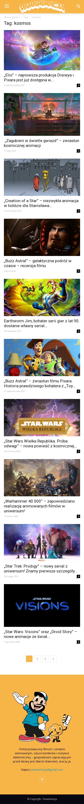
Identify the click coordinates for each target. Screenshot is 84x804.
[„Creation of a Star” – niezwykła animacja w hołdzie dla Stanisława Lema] (42, 177)
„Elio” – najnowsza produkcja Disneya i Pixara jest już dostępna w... (39, 77)
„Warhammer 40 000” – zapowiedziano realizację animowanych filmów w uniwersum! (39, 506)
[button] (78, 6)
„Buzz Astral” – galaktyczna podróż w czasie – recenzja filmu (37, 263)
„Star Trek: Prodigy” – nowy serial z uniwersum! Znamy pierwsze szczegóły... (41, 568)
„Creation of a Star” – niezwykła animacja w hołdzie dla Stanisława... (41, 203)
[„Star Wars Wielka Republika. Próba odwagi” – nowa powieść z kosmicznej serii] (42, 417)
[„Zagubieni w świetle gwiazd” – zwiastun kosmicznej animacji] (42, 114)
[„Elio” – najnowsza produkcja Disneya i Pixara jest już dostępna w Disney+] (42, 50)
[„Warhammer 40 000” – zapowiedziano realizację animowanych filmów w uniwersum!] (42, 477)
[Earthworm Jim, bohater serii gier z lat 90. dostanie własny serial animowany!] (42, 297)
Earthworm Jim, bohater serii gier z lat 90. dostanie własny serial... (42, 323)
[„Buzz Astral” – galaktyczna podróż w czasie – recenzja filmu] (42, 237)
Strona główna (12, 17)
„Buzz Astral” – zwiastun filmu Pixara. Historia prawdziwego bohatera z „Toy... (40, 383)
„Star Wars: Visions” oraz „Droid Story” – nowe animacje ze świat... (40, 634)
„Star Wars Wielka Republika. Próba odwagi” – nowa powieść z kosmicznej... (40, 443)
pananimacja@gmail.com (47, 769)
